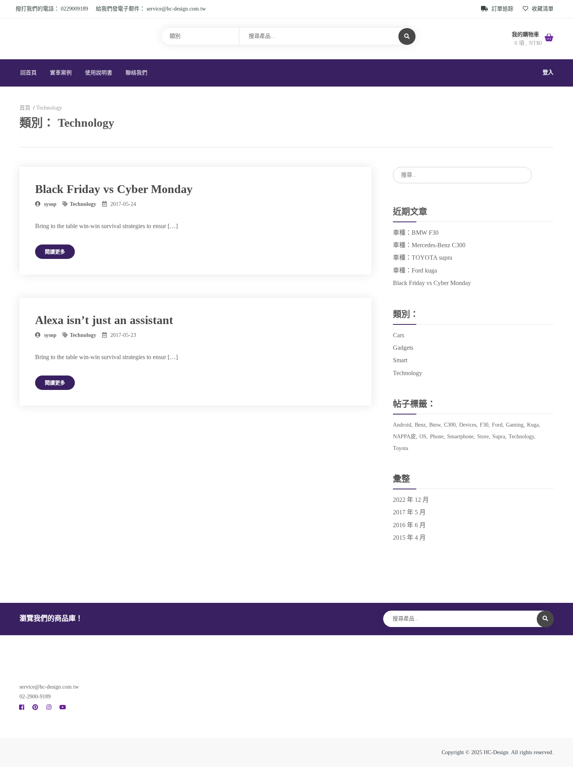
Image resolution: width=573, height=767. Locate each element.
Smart (400, 360)
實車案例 (61, 73)
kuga (533, 425)
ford (497, 425)
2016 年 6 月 (409, 525)
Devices (467, 425)
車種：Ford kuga (415, 270)
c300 (450, 425)
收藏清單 (542, 9)
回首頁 (28, 73)
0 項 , (528, 43)
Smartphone (460, 436)
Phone (437, 436)
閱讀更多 (55, 252)
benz (420, 425)
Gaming (514, 425)
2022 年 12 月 (411, 499)
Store (483, 436)
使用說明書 (98, 73)
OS (422, 436)
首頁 (24, 108)
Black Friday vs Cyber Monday (114, 188)
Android (402, 425)
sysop (49, 204)
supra (498, 436)
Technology (83, 204)
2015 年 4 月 (409, 537)
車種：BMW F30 (416, 232)
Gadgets (403, 347)
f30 (484, 425)
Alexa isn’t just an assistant (104, 320)
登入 (548, 72)
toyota (400, 448)
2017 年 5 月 (409, 512)
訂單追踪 (502, 9)
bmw (434, 425)
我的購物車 (526, 34)
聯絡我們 (136, 73)
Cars (398, 335)
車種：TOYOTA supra (422, 257)
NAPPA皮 (404, 436)
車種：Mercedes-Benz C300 (429, 245)
